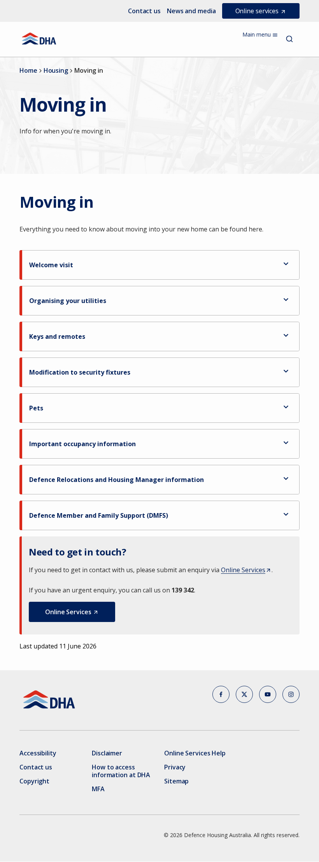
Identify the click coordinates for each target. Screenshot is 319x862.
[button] (72, 612)
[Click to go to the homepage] (39, 38)
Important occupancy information (82, 444)
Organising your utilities (67, 300)
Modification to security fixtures (79, 372)
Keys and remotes (57, 336)
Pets (36, 408)
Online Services (245, 570)
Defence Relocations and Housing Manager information (116, 479)
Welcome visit (51, 265)
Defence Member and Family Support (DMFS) (98, 515)
